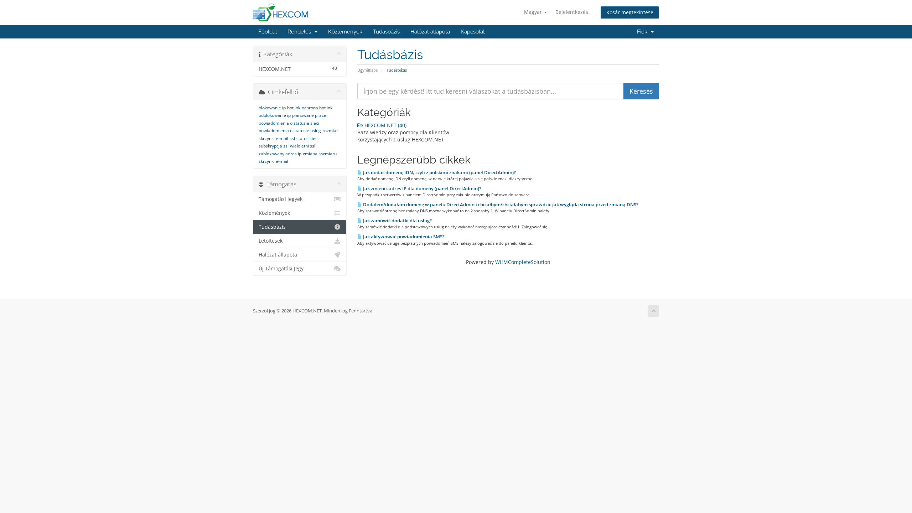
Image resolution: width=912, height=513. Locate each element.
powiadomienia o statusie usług (290, 131)
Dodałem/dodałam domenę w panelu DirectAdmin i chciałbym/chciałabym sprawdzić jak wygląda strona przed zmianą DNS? (500, 204)
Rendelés (300, 31)
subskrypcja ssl (274, 146)
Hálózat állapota (430, 31)
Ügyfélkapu (367, 70)
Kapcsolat (473, 31)
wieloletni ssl (302, 146)
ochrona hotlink (317, 108)
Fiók (643, 31)
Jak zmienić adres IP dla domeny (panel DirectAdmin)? (421, 188)
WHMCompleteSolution (522, 262)
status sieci (307, 138)
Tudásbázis (386, 31)
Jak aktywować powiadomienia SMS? (403, 236)
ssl (292, 138)
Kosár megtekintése (629, 12)
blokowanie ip (272, 108)
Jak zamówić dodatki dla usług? (397, 220)
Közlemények (345, 31)
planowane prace (309, 115)
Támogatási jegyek (280, 199)
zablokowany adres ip (280, 154)
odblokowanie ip (275, 115)
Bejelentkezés (571, 12)
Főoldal (267, 31)
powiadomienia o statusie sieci (289, 123)
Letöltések (271, 241)
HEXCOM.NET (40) (384, 125)
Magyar (533, 12)
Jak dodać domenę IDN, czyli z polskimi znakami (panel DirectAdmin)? (439, 172)
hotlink (293, 108)
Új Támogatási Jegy (281, 268)
